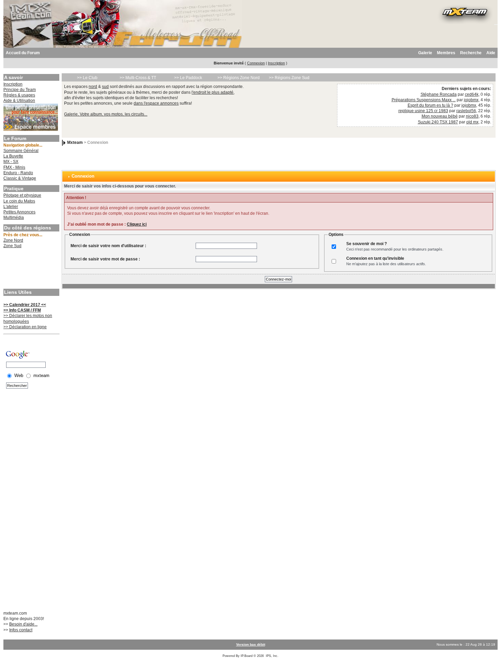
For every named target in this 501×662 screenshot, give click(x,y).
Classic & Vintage (19, 178)
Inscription (276, 63)
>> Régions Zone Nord (238, 77)
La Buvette (13, 156)
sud (105, 86)
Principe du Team (19, 89)
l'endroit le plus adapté (212, 92)
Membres (446, 52)
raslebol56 (466, 110)
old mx (472, 122)
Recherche (471, 52)
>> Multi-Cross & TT (138, 77)
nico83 (472, 116)
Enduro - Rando (18, 172)
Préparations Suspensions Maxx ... (424, 99)
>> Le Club (87, 77)
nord (93, 86)
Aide (490, 52)
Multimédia (13, 217)
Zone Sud (12, 245)
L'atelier (10, 206)
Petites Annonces (19, 212)
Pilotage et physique (22, 195)
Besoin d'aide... (23, 624)
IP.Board (247, 656)
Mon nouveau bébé (440, 116)
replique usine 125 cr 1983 (423, 110)
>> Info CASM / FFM (22, 310)
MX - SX (10, 161)
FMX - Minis (14, 167)
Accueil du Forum (23, 52)
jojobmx (471, 99)
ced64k (472, 94)
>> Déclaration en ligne (25, 327)
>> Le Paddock (188, 77)
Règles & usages (19, 95)
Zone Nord (13, 240)
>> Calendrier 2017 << (24, 304)
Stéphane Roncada (439, 94)
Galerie (425, 52)
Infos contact (20, 630)
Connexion (256, 63)
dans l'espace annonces (156, 103)
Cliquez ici (137, 224)
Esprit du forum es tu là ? (430, 105)
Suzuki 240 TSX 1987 (438, 122)
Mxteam (75, 142)
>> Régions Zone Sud (289, 77)
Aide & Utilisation (19, 100)
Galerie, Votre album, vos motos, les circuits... (105, 114)
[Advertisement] (30, 269)
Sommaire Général (21, 150)
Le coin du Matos (19, 201)
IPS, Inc (271, 656)
